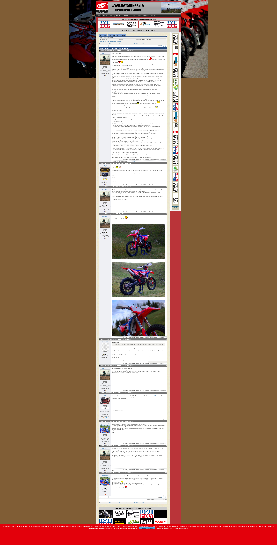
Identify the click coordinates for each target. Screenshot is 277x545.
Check (139, 15)
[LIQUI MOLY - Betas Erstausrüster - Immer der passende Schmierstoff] (146, 517)
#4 (166, 213)
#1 (166, 50)
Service (153, 15)
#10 (166, 472)
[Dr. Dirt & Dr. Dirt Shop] (158, 27)
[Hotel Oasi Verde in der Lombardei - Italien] (133, 520)
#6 (166, 365)
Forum (110, 15)
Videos (133, 15)
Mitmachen (146, 15)
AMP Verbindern (157, 395)
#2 (166, 163)
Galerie (126, 15)
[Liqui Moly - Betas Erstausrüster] (105, 27)
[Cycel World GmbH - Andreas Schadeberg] (131, 27)
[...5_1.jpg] (138, 335)
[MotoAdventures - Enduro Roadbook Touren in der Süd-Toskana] (175, 66)
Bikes (104, 15)
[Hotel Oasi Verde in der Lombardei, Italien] (175, 171)
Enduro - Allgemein (119, 43)
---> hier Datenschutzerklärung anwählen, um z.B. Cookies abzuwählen (171, 528)
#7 (166, 392)
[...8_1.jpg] (138, 296)
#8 (166, 421)
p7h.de (113, 415)
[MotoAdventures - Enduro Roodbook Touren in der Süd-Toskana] (145, 26)
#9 (166, 445)
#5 (166, 339)
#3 (166, 186)
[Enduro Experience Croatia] (118, 25)
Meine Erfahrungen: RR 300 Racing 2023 (134, 43)
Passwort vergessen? (104, 41)
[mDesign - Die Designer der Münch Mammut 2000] (105, 518)
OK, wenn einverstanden (147, 528)
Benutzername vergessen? (116, 41)
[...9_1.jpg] (138, 258)
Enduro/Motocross (109, 43)
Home (98, 15)
